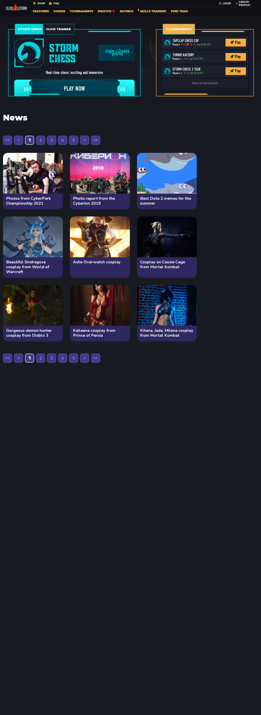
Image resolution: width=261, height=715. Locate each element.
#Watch (104, 11)
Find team (179, 11)
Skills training (153, 11)
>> (95, 140)
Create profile (120, 52)
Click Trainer (58, 29)
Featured (41, 11)
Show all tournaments (205, 83)
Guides (59, 11)
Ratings (126, 11)
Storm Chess (30, 29)
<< (7, 140)
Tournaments (81, 11)
